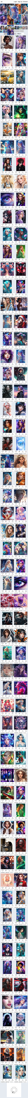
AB (1, 1)
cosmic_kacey (5, 52)
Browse (25, 1)
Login (15, 1)
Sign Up (20, 1)
